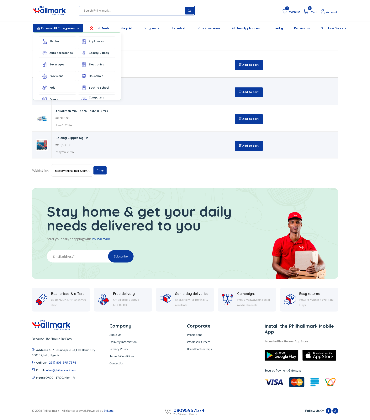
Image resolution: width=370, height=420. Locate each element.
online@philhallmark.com (60, 370)
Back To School (99, 87)
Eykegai (109, 410)
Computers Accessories (97, 99)
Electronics (96, 64)
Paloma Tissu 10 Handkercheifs (79, 57)
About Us (115, 334)
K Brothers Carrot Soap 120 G (78, 84)
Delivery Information (123, 342)
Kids (52, 87)
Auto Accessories (61, 53)
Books (54, 99)
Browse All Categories (58, 28)
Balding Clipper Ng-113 (72, 138)
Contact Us (116, 363)
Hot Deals (101, 28)
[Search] (189, 10)
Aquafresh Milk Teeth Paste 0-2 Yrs (82, 111)
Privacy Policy (118, 349)
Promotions (194, 334)
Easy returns (309, 294)
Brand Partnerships (199, 349)
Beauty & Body (99, 53)
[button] (249, 65)
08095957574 (189, 410)
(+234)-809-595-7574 (61, 362)
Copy (100, 170)
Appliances (96, 41)
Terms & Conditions (121, 356)
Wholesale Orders (198, 342)
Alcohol (55, 41)
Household (96, 76)
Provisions (56, 76)
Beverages (57, 64)
